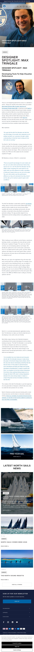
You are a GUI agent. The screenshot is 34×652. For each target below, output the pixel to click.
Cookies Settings (17, 650)
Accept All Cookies (17, 643)
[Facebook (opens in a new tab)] (3, 622)
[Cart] (27, 6)
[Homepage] (4, 6)
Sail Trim (25, 117)
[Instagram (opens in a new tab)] (8, 622)
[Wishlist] (24, 6)
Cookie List (5, 632)
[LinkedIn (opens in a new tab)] (12, 622)
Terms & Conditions (12, 632)
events (5, 52)
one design (28, 203)
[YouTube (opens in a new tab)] (17, 622)
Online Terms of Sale (21, 632)
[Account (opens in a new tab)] (21, 6)
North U (29, 108)
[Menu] (30, 6)
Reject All (17, 646)
